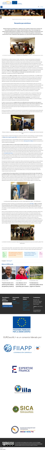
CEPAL (24, 308)
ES (42, 6)
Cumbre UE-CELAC (26, 310)
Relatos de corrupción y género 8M (10, 137)
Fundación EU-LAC (26, 304)
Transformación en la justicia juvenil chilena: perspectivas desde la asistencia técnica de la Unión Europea (8, 286)
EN (41, 6)
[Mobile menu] (1, 7)
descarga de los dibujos (28, 140)
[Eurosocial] (12, 2)
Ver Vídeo (32, 203)
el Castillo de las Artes (8, 153)
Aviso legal (15, 301)
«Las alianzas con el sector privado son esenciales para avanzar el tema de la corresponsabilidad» (22, 286)
